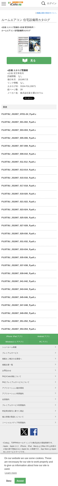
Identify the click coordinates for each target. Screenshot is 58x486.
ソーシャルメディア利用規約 (13, 423)
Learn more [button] (11, 473)
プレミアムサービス (10, 353)
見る (33, 60)
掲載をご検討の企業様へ (12, 359)
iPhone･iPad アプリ (14, 336)
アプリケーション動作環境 (13, 388)
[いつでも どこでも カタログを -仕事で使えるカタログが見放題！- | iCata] (15, 3)
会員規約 (5, 399)
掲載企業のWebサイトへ (47, 13)
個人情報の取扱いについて (13, 417)
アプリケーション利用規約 (13, 393)
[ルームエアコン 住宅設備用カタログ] (29, 38)
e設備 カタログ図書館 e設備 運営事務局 (17, 27)
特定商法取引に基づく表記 (13, 411)
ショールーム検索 (9, 347)
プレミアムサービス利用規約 (13, 405)
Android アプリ (43, 336)
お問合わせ (6, 371)
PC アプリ (43, 342)
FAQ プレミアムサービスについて (15, 382)
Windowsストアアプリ (15, 342)
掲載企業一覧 (7, 365)
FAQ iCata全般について (11, 376)
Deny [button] (8, 480)
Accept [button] (20, 480)
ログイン (52, 3)
